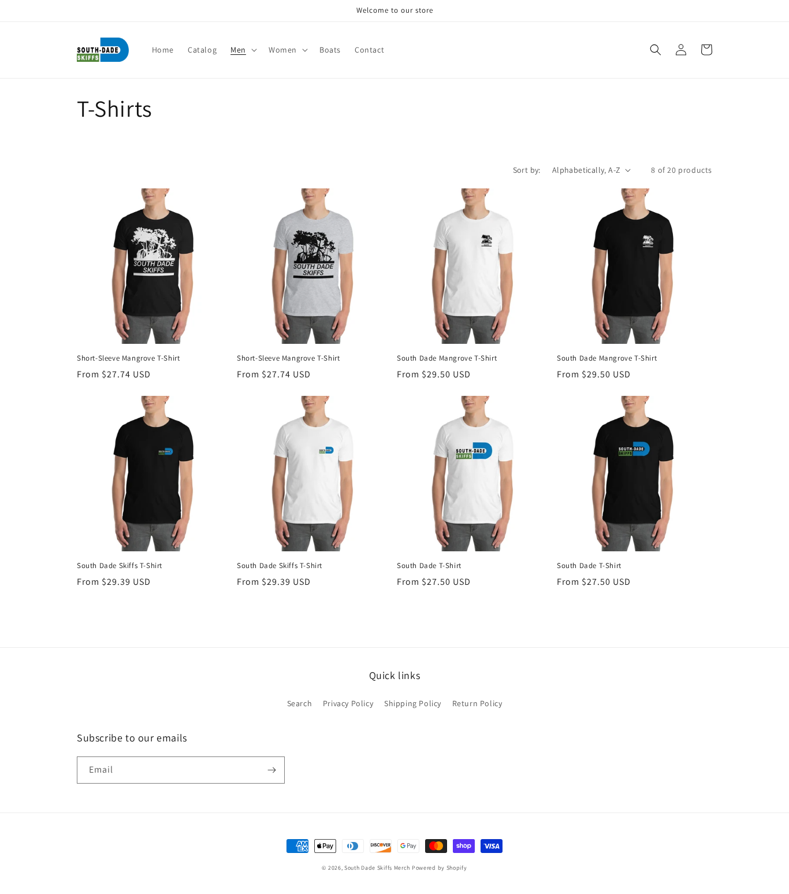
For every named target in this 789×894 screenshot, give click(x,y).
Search (299, 703)
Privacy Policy (348, 703)
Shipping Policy (412, 703)
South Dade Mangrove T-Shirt (447, 358)
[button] (243, 50)
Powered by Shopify (439, 867)
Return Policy (477, 703)
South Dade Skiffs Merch (377, 867)
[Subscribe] (271, 770)
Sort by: (527, 170)
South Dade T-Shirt (429, 565)
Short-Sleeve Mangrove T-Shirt (128, 358)
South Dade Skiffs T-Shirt (119, 565)
